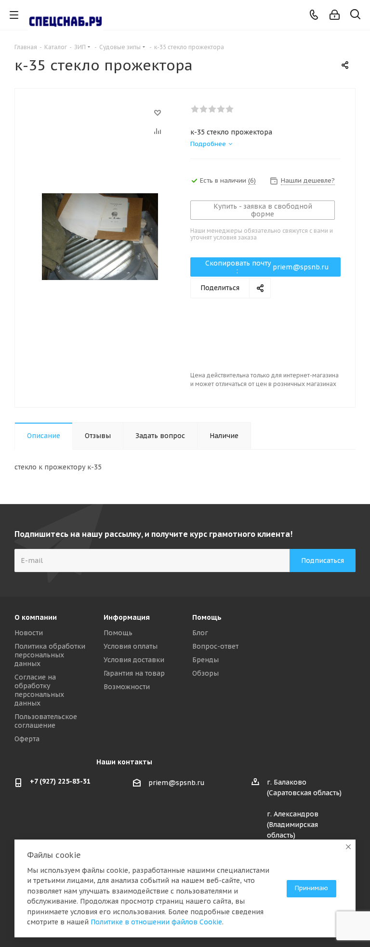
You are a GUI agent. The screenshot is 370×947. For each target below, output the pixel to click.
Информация (127, 617)
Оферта (27, 738)
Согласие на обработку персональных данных (39, 690)
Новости (28, 632)
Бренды (205, 659)
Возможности (127, 686)
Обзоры (205, 673)
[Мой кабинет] (335, 15)
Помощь (118, 632)
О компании (35, 617)
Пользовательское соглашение (45, 721)
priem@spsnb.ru (176, 782)
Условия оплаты (131, 646)
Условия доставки (134, 659)
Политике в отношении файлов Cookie (156, 922)
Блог (200, 632)
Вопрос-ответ (215, 646)
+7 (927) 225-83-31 (60, 781)
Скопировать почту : (267, 267)
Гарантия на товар (134, 673)
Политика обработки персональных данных (49, 655)
